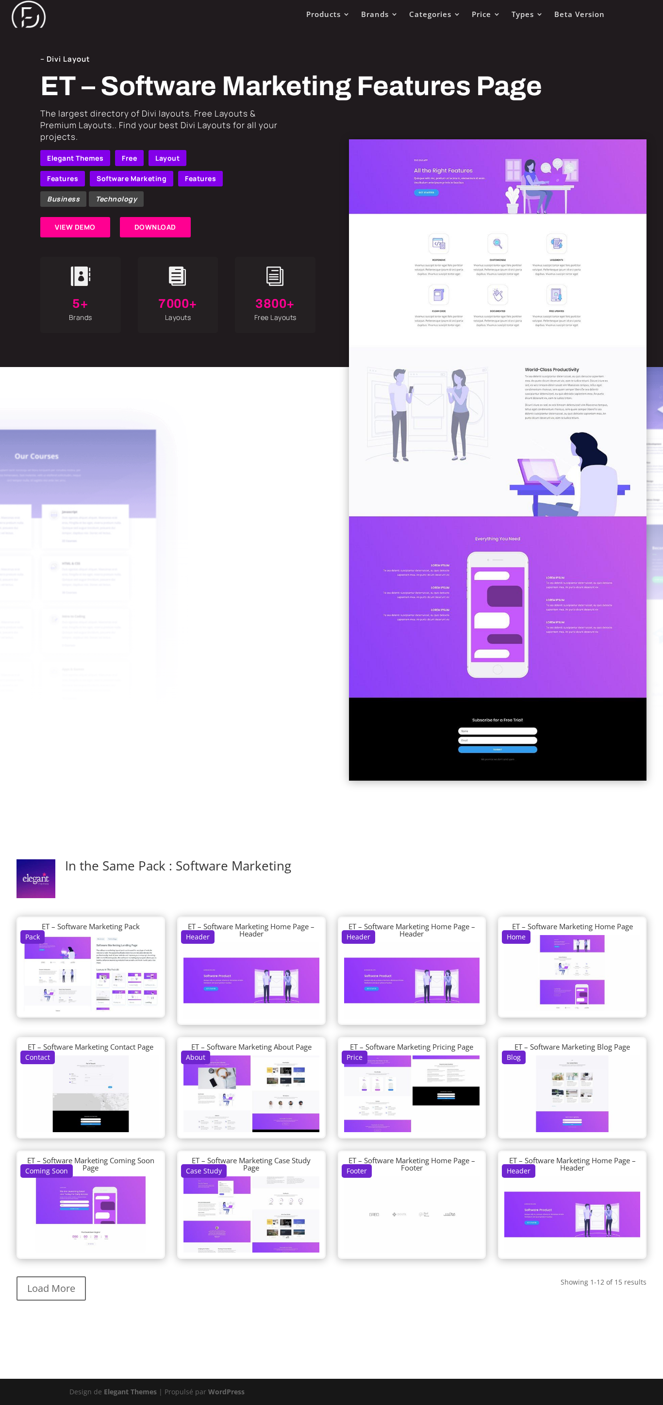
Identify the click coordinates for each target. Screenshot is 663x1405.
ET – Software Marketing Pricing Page (411, 1047)
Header (198, 936)
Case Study (204, 1170)
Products (323, 14)
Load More (51, 1288)
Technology (116, 198)
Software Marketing (131, 178)
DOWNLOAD (155, 227)
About (195, 1057)
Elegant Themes (75, 158)
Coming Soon (46, 1170)
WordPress (226, 1391)
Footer (357, 1170)
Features (62, 178)
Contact (37, 1057)
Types (523, 14)
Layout (167, 158)
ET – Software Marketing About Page (251, 1047)
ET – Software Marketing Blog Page (572, 1047)
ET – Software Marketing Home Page (572, 926)
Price (481, 14)
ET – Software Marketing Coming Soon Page (90, 1163)
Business (63, 198)
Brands (375, 14)
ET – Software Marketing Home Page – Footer (411, 1163)
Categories (430, 14)
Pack (32, 936)
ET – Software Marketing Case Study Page (251, 1163)
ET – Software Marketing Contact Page (90, 1047)
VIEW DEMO (75, 227)
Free (129, 158)
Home (516, 936)
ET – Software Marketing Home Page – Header (251, 929)
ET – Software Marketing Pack (91, 926)
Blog (514, 1057)
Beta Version (579, 14)
